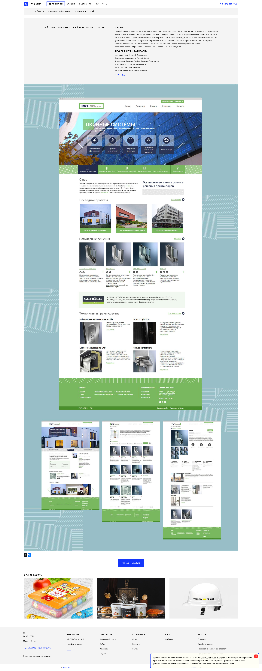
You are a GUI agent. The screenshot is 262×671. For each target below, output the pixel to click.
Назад (66, 668)
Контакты (102, 4)
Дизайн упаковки (205, 644)
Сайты (94, 11)
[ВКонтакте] (29, 555)
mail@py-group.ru (74, 644)
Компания (85, 4)
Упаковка (80, 11)
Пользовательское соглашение (37, 656)
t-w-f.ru (120, 75)
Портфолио (55, 4)
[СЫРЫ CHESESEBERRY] (131, 598)
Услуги (71, 4)
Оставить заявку (131, 563)
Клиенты (136, 644)
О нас (135, 639)
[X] (25, 555)
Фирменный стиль (59, 11)
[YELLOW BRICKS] (203, 598)
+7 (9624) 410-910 (227, 4)
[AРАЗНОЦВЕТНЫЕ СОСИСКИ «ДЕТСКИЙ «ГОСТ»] (58, 598)
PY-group (36, 4)
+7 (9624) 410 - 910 (75, 639)
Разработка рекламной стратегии (213, 649)
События (169, 639)
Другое (103, 654)
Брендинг (202, 639)
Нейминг (39, 11)
